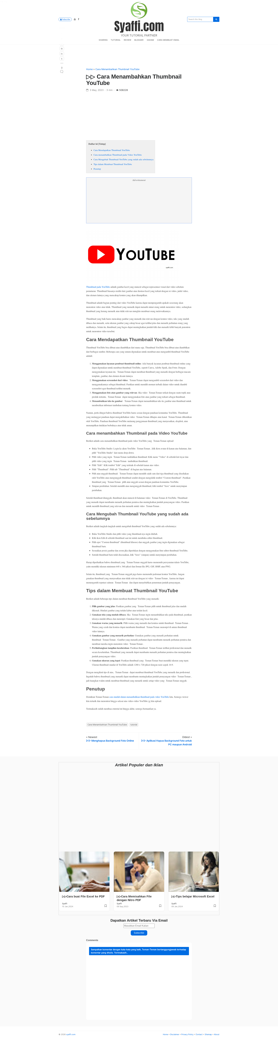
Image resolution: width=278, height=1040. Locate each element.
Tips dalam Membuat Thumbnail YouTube (113, 164)
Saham (150, 40)
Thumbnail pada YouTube (98, 286)
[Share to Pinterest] (62, 48)
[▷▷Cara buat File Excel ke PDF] (105, 907)
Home (89, 69)
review (127, 40)
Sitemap (208, 1034)
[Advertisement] (139, 114)
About (216, 1034)
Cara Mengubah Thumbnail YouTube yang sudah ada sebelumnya (123, 159)
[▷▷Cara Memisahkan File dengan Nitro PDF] (160, 907)
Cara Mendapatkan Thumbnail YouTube (112, 150)
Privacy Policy (187, 1034)
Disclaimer (175, 1034)
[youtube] (74, 19)
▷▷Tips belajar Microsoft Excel (192, 896)
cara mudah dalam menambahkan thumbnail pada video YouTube (139, 696)
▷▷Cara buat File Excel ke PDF (83, 896)
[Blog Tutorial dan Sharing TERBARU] (139, 19)
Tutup (102, 143)
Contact (199, 1034)
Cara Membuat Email (168, 40)
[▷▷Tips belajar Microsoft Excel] (215, 907)
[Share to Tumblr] (62, 58)
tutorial (115, 40)
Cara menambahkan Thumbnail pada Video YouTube (118, 154)
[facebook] (77, 19)
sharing (103, 40)
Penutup (97, 168)
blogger (138, 40)
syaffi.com (70, 1034)
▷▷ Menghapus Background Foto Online (110, 740)
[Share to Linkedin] (62, 53)
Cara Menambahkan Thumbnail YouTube (117, 69)
